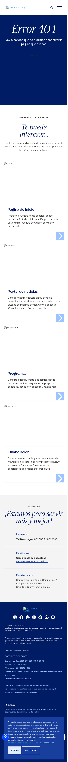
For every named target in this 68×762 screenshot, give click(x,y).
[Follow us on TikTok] (40, 617)
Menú (59, 7)
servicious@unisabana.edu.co (32, 561)
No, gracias (31, 750)
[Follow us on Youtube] (47, 617)
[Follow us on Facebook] (21, 617)
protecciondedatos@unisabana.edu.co (23, 743)
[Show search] (52, 7)
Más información (47, 743)
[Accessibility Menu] (5, 737)
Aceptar (14, 750)
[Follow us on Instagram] (28, 617)
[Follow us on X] (15, 617)
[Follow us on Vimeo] (53, 617)
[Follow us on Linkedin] (34, 617)
